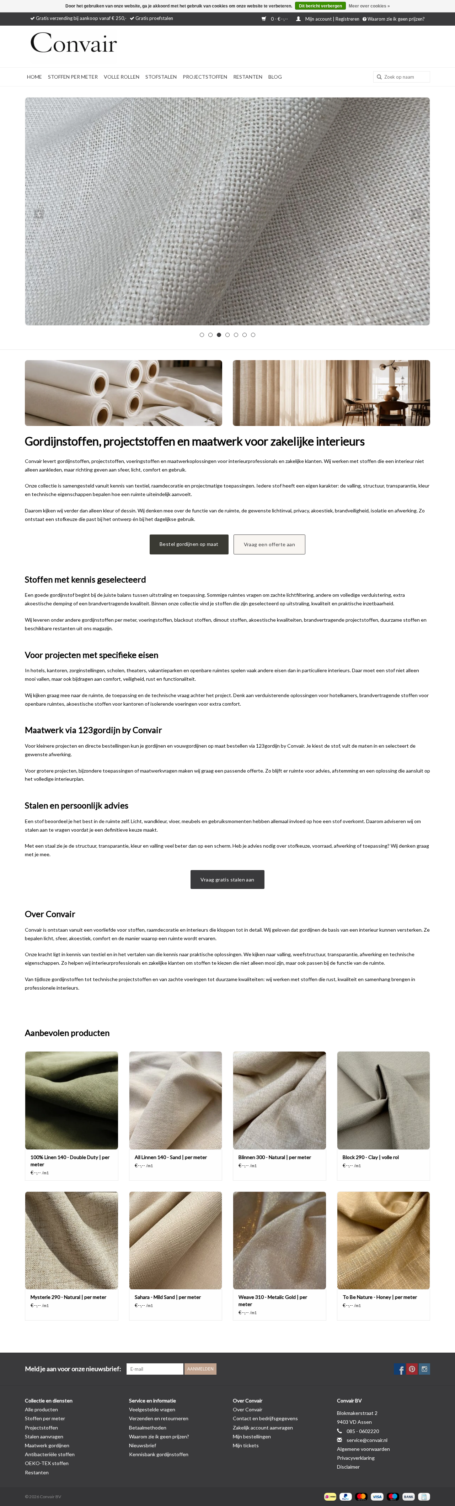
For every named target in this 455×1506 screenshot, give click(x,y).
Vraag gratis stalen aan (227, 879)
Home (34, 77)
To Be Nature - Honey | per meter (380, 1297)
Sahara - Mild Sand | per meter (168, 1297)
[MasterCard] (360, 1496)
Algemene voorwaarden (363, 1449)
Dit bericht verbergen (320, 6)
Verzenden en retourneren (158, 1418)
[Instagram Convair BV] (424, 1369)
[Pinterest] (412, 1369)
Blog (275, 77)
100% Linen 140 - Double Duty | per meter (70, 1160)
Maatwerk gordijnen (47, 1445)
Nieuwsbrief (142, 1445)
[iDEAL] (329, 1496)
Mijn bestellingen (252, 1436)
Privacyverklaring (356, 1458)
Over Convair (247, 1409)
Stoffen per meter (73, 77)
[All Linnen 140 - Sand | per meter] (176, 1100)
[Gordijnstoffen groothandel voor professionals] (92, 46)
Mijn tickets (246, 1445)
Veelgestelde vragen (152, 1409)
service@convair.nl (367, 1440)
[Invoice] (423, 1496)
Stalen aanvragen (44, 1436)
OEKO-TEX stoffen (47, 1463)
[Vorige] (39, 214)
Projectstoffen (205, 77)
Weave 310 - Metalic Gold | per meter (273, 1300)
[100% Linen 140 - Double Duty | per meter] (71, 1100)
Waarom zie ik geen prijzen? (395, 19)
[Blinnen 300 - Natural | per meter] (279, 1100)
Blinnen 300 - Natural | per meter (275, 1157)
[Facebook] (399, 1369)
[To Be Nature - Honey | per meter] (383, 1240)
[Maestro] (392, 1496)
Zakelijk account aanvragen (263, 1428)
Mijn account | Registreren (332, 19)
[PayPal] (345, 1496)
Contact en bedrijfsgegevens (265, 1418)
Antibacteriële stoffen (50, 1454)
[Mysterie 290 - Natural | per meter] (71, 1240)
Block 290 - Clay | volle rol (371, 1157)
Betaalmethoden (147, 1428)
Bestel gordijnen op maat (189, 544)
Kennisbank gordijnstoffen (158, 1454)
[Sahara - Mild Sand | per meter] (176, 1240)
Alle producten (41, 1409)
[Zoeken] (376, 77)
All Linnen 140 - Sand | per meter (171, 1157)
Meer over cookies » (369, 6)
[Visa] (376, 1496)
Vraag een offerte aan (269, 544)
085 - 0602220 (363, 1431)
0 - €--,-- (279, 19)
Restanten (247, 77)
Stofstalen (161, 77)
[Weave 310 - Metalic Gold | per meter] (279, 1240)
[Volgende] (416, 214)
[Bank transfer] (408, 1496)
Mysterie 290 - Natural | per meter (68, 1297)
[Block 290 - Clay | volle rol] (383, 1100)
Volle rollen (121, 77)
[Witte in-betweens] (227, 211)
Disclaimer (348, 1467)
